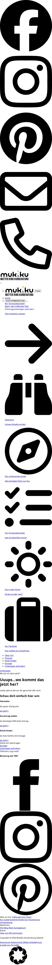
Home (7, 298)
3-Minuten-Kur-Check (21, 917)
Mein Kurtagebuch (17, 928)
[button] (26, 955)
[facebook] (26, 810)
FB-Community (15, 933)
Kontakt (8, 663)
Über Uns (9, 655)
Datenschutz (17, 942)
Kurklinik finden (17, 919)
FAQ (2, 928)
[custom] (26, 51)
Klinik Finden (10, 660)
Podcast (8, 658)
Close (37, 291)
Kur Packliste (31, 919)
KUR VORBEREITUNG (15, 300)
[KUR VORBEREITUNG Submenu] (27, 301)
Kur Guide (5, 919)
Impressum (5, 942)
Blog (6, 928)
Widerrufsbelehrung (32, 942)
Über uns (4, 933)
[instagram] (26, 862)
